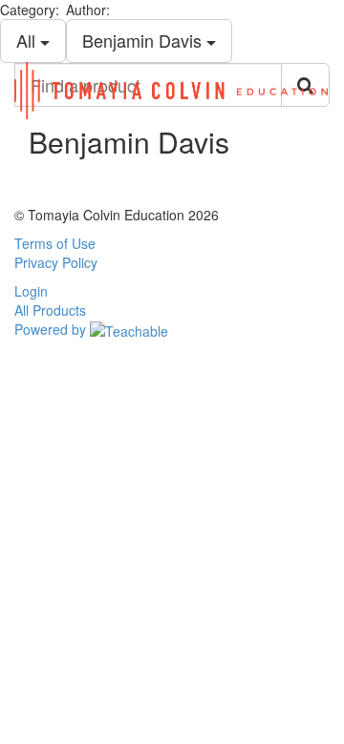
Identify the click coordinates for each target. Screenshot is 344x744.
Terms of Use (55, 243)
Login (31, 290)
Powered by (52, 329)
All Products (50, 310)
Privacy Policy (55, 262)
